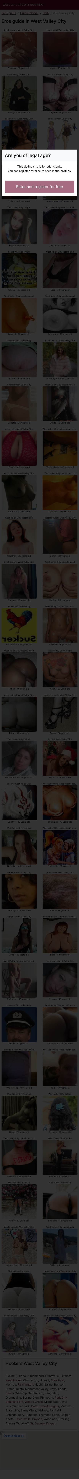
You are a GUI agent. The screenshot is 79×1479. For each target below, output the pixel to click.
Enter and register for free (39, 186)
